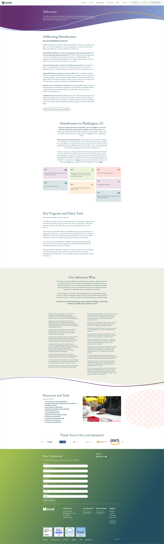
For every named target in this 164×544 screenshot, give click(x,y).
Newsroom (110, 2)
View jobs (100, 512)
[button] (129, 3)
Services (83, 2)
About (118, 2)
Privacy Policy (55, 539)
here (101, 162)
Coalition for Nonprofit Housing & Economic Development (60, 403)
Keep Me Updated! (49, 500)
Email (46, 463)
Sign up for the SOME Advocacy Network (57, 109)
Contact (45, 539)
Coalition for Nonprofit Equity (53, 422)
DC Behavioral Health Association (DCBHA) (57, 409)
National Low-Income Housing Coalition (56, 414)
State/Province (46, 494)
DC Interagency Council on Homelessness (56, 401)
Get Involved (100, 2)
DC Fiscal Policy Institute (52, 411)
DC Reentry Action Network (52, 416)
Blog (81, 539)
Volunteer (87, 512)
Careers (124, 2)
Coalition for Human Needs (52, 412)
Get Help (144, 2)
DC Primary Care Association (53, 420)
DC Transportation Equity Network (54, 418)
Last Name (47, 473)
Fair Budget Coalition (51, 405)
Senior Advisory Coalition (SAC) (54, 407)
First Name (47, 468)
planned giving (155, 2)
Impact (91, 2)
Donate (135, 2)
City (43, 489)
